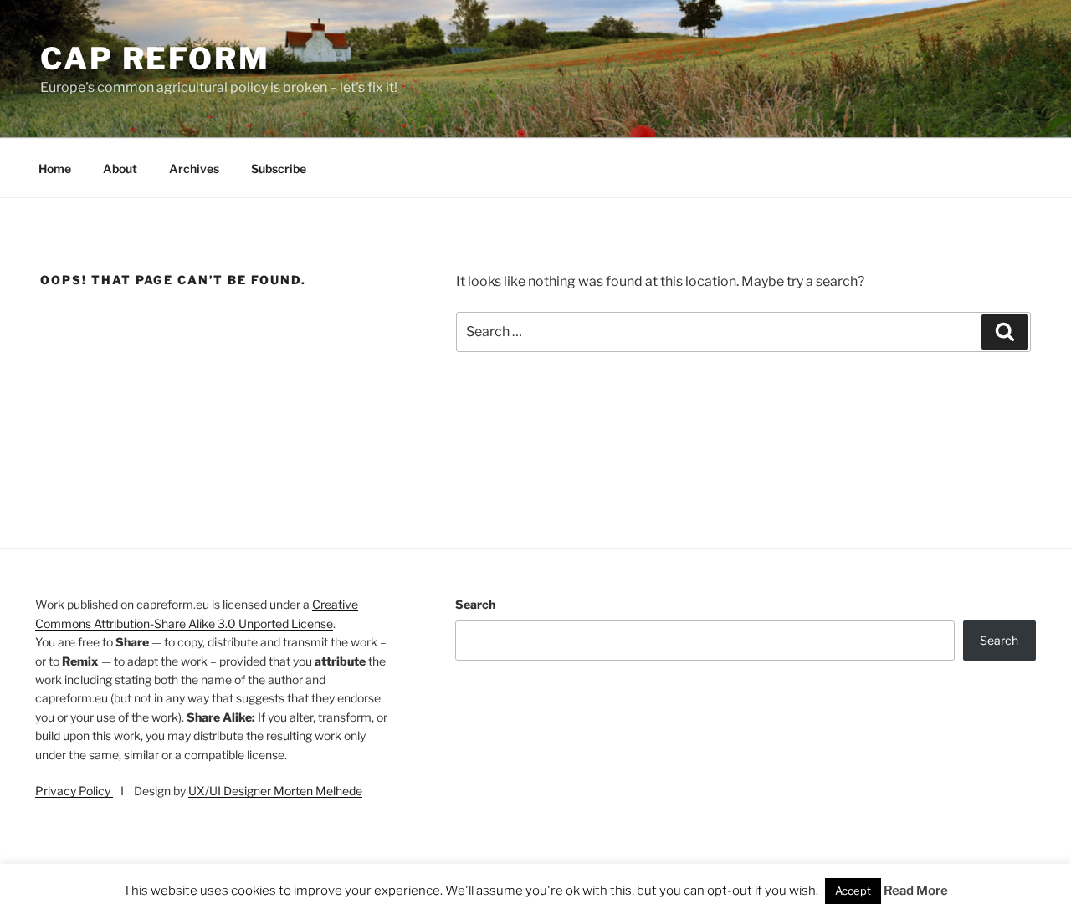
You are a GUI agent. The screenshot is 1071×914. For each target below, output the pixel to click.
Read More (916, 890)
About (120, 168)
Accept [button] (853, 890)
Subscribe (278, 168)
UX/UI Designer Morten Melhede (275, 791)
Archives (194, 168)
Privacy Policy (74, 791)
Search (475, 604)
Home (54, 168)
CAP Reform (155, 58)
